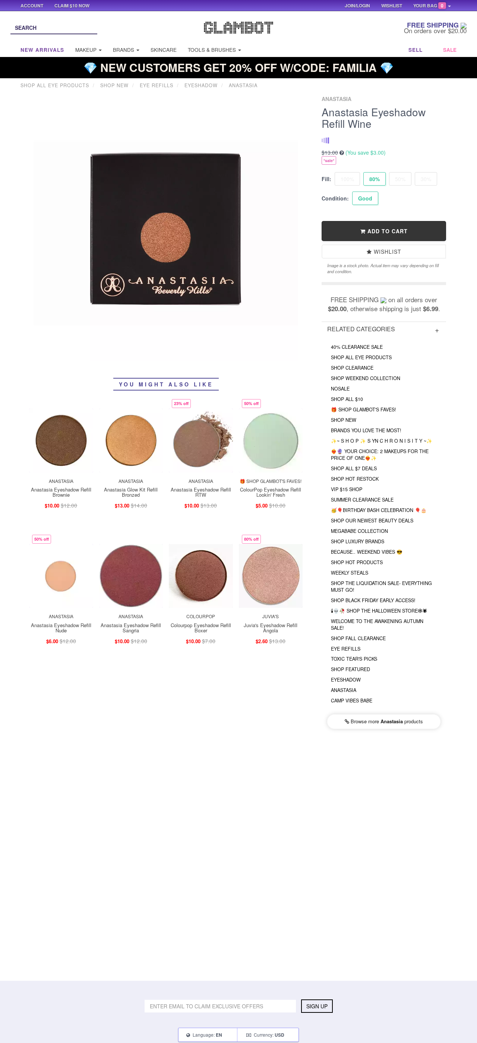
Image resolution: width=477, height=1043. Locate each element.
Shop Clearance (352, 367)
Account (31, 5)
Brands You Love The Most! (366, 430)
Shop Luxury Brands (357, 541)
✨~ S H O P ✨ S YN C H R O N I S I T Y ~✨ (381, 440)
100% (347, 179)
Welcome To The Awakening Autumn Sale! (377, 624)
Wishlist (386, 251)
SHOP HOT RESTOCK (355, 478)
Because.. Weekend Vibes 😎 (366, 552)
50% (400, 179)
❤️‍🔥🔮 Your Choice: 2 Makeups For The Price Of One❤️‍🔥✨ (380, 454)
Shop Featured (350, 669)
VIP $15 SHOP (346, 489)
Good (365, 198)
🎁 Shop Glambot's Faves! (363, 409)
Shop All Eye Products (361, 357)
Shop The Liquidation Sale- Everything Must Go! (381, 586)
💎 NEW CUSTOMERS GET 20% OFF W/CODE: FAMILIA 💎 (238, 67)
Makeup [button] (86, 49)
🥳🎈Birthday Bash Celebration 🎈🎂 (379, 510)
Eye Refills (345, 648)
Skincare (164, 49)
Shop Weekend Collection (365, 378)
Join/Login (357, 5)
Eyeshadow (346, 679)
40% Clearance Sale (357, 347)
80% (374, 179)
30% (426, 179)
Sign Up (317, 1006)
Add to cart (387, 231)
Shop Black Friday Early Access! (373, 600)
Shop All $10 (347, 399)
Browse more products (386, 721)
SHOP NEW (343, 420)
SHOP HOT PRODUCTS (357, 562)
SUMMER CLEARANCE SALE (362, 499)
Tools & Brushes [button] (212, 49)
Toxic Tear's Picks (354, 658)
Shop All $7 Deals (354, 468)
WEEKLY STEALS (349, 572)
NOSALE (340, 388)
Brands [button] (124, 49)
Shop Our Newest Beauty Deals (372, 520)
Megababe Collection (359, 531)
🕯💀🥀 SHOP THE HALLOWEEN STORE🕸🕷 (379, 610)
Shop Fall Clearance (358, 638)
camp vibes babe (351, 700)
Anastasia (343, 690)
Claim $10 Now (71, 5)
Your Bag (428, 5)
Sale (450, 49)
